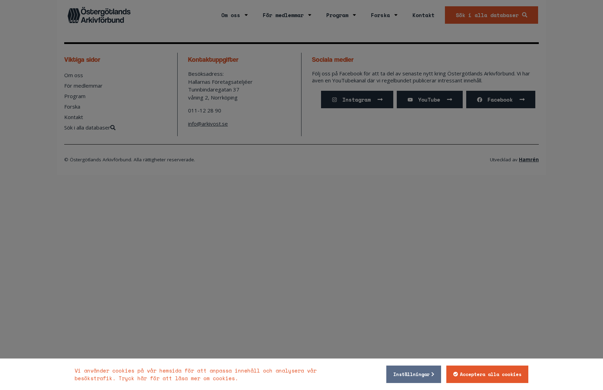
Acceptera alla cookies (490, 374)
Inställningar (411, 374)
